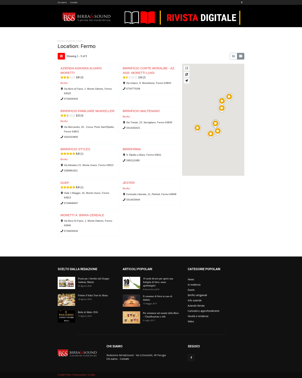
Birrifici (64, 83)
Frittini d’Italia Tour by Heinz (93, 295)
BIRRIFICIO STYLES (75, 149)
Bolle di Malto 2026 (88, 312)
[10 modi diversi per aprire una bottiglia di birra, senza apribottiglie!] (131, 283)
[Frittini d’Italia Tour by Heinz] (66, 300)
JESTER (129, 183)
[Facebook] (241, 2)
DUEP (64, 183)
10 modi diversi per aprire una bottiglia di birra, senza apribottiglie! (158, 282)
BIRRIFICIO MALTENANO (141, 111)
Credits (91, 374)
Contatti (73, 2)
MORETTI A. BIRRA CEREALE (82, 215)
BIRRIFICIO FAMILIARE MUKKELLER (87, 111)
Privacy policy (79, 374)
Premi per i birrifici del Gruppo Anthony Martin (93, 280)
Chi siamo (62, 2)
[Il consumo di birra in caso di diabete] (131, 300)
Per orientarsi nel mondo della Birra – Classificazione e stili (161, 314)
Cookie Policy (64, 374)
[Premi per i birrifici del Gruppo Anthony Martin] (66, 283)
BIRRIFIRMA (132, 149)
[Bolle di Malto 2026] (66, 316)
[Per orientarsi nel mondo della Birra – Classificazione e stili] (131, 317)
